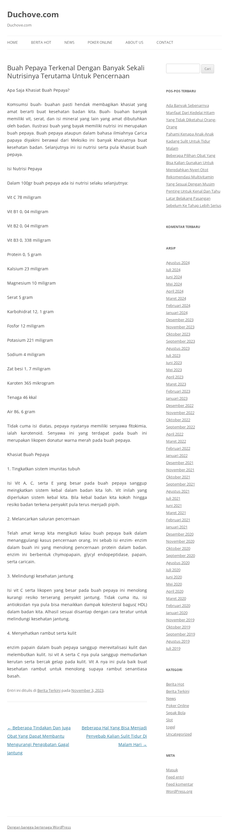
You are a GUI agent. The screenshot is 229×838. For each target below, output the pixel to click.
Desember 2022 (180, 405)
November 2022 (180, 412)
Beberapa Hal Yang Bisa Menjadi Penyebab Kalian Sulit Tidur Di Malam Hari (114, 736)
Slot (169, 719)
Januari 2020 (177, 612)
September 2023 (180, 341)
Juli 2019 (173, 648)
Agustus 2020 (178, 562)
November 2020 (180, 541)
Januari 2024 (177, 312)
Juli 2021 (173, 498)
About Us (134, 42)
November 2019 (180, 619)
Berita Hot (41, 42)
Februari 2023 (178, 391)
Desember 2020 (180, 534)
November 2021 (180, 469)
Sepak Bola (175, 712)
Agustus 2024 (178, 262)
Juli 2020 (173, 569)
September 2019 (180, 634)
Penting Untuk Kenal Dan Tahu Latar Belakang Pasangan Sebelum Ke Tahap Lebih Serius (193, 198)
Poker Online (100, 42)
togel (170, 727)
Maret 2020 (176, 598)
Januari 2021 (177, 527)
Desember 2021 (180, 462)
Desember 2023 (180, 319)
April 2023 (174, 377)
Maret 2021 (176, 512)
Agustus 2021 (178, 491)
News (69, 42)
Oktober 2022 (178, 419)
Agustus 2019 (178, 641)
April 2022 (174, 434)
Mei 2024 (174, 284)
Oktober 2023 (178, 334)
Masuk (172, 770)
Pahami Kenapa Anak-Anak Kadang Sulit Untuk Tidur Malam (190, 141)
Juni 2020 (174, 577)
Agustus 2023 (178, 348)
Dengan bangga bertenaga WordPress (39, 827)
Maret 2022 (176, 441)
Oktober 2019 (178, 627)
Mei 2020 (174, 584)
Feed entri (175, 777)
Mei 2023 (174, 369)
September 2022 (180, 427)
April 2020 (174, 591)
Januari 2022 (177, 455)
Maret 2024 (176, 298)
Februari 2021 (178, 519)
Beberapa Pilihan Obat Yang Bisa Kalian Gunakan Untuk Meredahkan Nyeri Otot (190, 162)
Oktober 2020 (178, 548)
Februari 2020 (178, 605)
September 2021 (180, 484)
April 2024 (174, 291)
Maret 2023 (176, 384)
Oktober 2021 (178, 477)
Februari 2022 (178, 448)
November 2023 (180, 327)
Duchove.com (33, 14)
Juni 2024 (174, 277)
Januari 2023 (177, 398)
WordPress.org (179, 791)
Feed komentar (179, 784)
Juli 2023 (173, 355)
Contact (165, 42)
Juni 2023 (174, 362)
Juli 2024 (173, 269)
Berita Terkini (49, 690)
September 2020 (180, 555)
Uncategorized (179, 734)
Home (12, 42)
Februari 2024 (178, 305)
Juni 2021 (174, 505)
